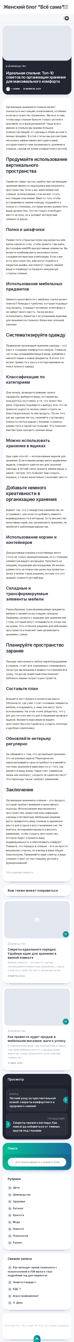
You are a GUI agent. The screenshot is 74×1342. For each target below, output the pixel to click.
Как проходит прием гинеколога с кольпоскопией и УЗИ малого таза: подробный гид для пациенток (32, 1271)
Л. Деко (18, 1302)
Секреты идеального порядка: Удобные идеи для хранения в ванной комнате (32, 953)
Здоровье (19, 1201)
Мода (16, 1222)
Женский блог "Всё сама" (33, 7)
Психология (20, 1235)
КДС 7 (17, 1288)
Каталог (18, 1208)
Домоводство (17, 66)
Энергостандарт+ (24, 1282)
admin (15, 89)
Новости (18, 1228)
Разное (17, 1242)
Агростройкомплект (26, 1295)
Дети (16, 1187)
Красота (18, 1215)
